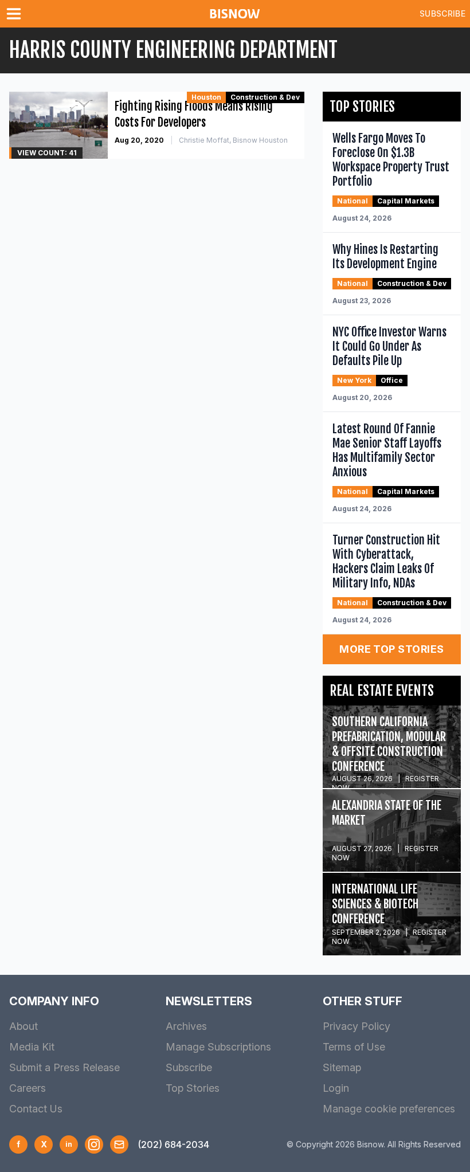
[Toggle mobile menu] (16, 14)
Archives (186, 1026)
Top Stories (193, 1088)
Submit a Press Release (64, 1067)
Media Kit (31, 1047)
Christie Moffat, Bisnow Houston (233, 140)
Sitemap (342, 1067)
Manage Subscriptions (218, 1047)
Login (336, 1088)
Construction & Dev (265, 97)
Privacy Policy (356, 1026)
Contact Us (35, 1109)
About (23, 1026)
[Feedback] (119, 1144)
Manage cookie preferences (389, 1109)
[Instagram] (94, 1144)
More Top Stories (391, 649)
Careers (27, 1088)
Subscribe (442, 13)
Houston (206, 97)
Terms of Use (354, 1047)
